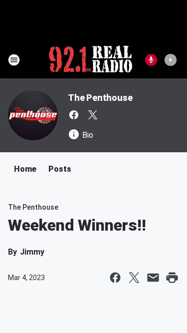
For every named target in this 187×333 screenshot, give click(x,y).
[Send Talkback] (151, 60)
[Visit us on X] (93, 115)
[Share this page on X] (134, 278)
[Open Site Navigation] (14, 60)
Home (25, 169)
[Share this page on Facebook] (115, 278)
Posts (59, 169)
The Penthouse (100, 97)
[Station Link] (90, 60)
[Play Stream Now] (171, 60)
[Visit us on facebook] (74, 115)
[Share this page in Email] (153, 278)
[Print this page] (172, 278)
